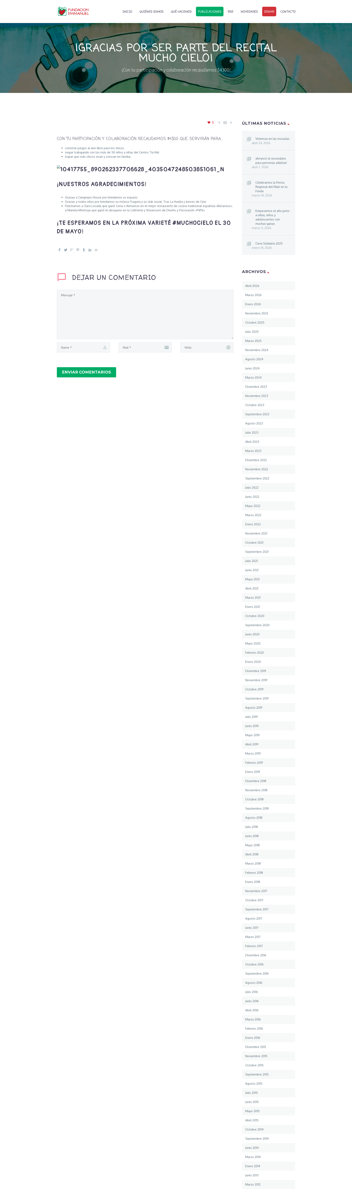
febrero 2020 (254, 653)
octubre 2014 (254, 1129)
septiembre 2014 (257, 1139)
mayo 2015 (252, 1111)
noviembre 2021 (256, 533)
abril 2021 (251, 588)
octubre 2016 (254, 964)
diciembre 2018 (255, 781)
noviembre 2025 (256, 313)
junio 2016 (252, 1001)
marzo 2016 (253, 1019)
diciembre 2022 (256, 460)
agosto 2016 (253, 983)
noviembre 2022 (256, 469)
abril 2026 (252, 286)
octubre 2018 (254, 799)
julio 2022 (251, 487)
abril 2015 (251, 1120)
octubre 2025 (254, 322)
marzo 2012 (253, 1184)
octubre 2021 (254, 542)
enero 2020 (253, 662)
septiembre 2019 (257, 698)
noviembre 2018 (256, 790)
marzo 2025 (253, 341)
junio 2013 (251, 1175)
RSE (230, 11)
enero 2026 (253, 304)
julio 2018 (251, 827)
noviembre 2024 (256, 350)
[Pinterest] (77, 249)
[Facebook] (59, 249)
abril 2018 (251, 854)
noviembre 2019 (256, 680)
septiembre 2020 (257, 625)
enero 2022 (253, 524)
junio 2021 (251, 570)
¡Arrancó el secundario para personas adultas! (271, 160)
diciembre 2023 (256, 387)
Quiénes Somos (152, 11)
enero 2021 (252, 607)
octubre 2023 (254, 405)
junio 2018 (252, 836)
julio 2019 (251, 717)
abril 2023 (252, 442)
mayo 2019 (252, 735)
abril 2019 (251, 744)
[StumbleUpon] (96, 249)
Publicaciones (209, 11)
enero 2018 (252, 882)
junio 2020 (252, 634)
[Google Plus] (71, 249)
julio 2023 (251, 432)
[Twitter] (65, 249)
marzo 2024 (253, 377)
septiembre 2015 (257, 1074)
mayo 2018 (252, 845)
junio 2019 (252, 726)
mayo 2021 (252, 579)
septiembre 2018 (257, 808)
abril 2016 (251, 1010)
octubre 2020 (254, 616)
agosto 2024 (254, 359)
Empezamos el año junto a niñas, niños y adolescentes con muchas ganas (272, 217)
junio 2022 (252, 497)
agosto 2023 (254, 423)
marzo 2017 (253, 937)
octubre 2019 (254, 689)
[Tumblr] (84, 249)
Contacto (288, 11)
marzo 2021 (253, 597)
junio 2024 (252, 368)
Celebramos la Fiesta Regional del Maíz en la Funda (271, 187)
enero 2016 (252, 1038)
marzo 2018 (253, 863)
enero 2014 (252, 1166)
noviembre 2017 (256, 891)
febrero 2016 (254, 1028)
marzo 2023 (253, 451)
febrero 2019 (254, 763)
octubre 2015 (254, 1065)
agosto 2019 (253, 708)
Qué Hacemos (181, 11)
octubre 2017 (254, 900)
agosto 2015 (253, 1083)
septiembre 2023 (257, 414)
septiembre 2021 (256, 552)
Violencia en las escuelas (272, 139)
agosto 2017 (253, 918)
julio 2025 (252, 332)
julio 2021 (251, 561)
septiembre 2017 (256, 909)
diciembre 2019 (255, 671)
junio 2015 (252, 1102)
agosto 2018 (253, 818)
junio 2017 (251, 928)
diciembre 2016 (255, 955)
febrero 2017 (254, 946)
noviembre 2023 (256, 396)
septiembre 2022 (257, 478)
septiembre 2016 (257, 973)
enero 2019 (252, 772)
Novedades (249, 11)
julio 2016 (251, 992)
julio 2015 (251, 1093)
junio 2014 (252, 1148)
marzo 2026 (253, 295)
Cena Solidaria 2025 (269, 243)
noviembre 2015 (256, 1056)
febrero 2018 (254, 873)
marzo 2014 (253, 1157)
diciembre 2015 (255, 1047)
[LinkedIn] (90, 249)
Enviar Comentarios (86, 372)
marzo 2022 (253, 515)
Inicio (127, 11)
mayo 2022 (252, 506)
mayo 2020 (253, 643)
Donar (269, 11)
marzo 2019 (253, 753)
